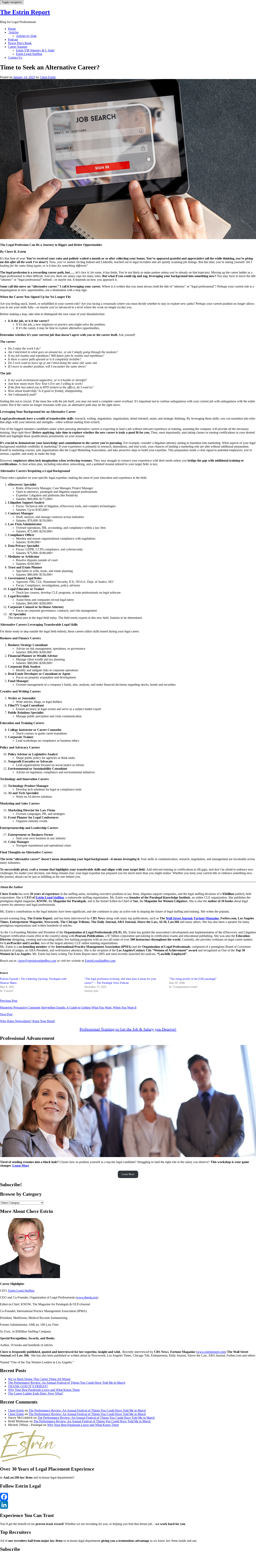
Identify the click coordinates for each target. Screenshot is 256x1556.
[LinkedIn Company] (128, 1505)
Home (12, 28)
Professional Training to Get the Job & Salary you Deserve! (128, 1029)
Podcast (13, 39)
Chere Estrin (48, 77)
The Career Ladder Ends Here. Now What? (35, 1393)
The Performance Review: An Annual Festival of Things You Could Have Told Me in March (66, 1382)
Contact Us (15, 57)
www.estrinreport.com (211, 1352)
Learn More (20, 1165)
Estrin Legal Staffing (29, 54)
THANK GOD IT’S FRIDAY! (28, 1386)
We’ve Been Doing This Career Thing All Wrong (39, 1379)
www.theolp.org (87, 1297)
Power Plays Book (20, 43)
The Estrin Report (25, 12)
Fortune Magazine (206, 918)
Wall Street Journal (179, 918)
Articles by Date (26, 36)
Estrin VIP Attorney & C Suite (35, 50)
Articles (13, 32)
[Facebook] (128, 1497)
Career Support (17, 46)
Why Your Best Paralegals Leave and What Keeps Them (44, 1390)
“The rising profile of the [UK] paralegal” (193, 978)
